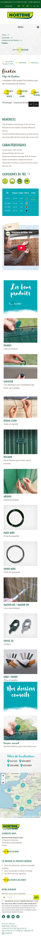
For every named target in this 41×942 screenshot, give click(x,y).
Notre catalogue (34, 2)
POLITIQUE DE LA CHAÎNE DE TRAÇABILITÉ (17, 931)
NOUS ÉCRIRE (37, 93)
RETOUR (24, 50)
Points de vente (10, 93)
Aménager (6, 37)
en (37, 6)
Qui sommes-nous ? (6, 2)
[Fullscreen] (3, 782)
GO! (36, 898)
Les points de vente (20, 2)
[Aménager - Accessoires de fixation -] (20, 102)
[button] (31, 104)
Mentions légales (9, 926)
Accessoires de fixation (10, 40)
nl (34, 6)
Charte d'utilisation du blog (14, 928)
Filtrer (17, 304)
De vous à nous (8, 924)
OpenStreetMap (28, 817)
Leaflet (15, 817)
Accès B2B (8, 6)
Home (4, 35)
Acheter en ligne (23, 93)
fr (31, 6)
